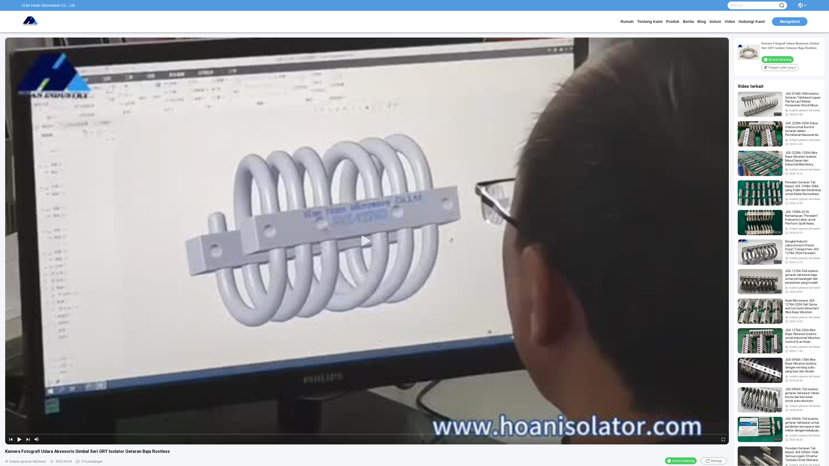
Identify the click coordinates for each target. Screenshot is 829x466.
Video (730, 21)
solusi (715, 21)
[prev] (10, 439)
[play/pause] (19, 439)
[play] (367, 241)
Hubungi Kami (752, 21)
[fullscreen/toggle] (723, 439)
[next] (28, 439)
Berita (688, 21)
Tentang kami (650, 21)
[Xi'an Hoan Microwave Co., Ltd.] (45, 21)
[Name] (781, 5)
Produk (672, 21)
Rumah (627, 21)
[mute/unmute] (36, 439)
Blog (701, 21)
